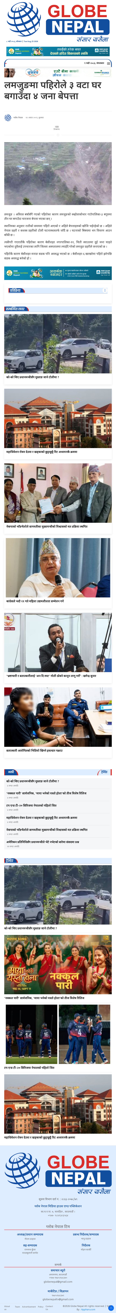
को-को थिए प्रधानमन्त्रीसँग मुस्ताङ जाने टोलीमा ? (32, 377)
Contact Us (49, 1307)
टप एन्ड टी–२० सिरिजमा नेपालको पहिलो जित (31, 806)
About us (7, 1307)
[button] (109, 63)
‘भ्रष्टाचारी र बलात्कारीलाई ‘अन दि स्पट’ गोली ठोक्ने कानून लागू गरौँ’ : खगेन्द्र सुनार (51, 676)
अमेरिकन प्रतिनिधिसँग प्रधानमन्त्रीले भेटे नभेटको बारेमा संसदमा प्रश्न (42, 842)
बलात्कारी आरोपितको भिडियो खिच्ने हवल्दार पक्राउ (34, 751)
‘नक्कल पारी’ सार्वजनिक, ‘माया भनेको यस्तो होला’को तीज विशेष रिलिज (46, 793)
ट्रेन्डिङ (9, 861)
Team (17, 1306)
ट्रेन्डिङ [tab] (104, 772)
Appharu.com (88, 1309)
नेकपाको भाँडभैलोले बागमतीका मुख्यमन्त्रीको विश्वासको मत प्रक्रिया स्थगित (46, 527)
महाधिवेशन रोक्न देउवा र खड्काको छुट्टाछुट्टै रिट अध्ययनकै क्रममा (41, 452)
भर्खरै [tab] (11, 772)
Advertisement (29, 1306)
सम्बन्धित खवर (15, 309)
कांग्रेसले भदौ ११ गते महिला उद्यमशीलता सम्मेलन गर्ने (35, 601)
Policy (40, 1306)
